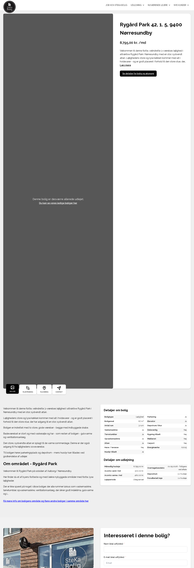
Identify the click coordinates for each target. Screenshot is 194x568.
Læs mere (125, 65)
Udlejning (136, 5)
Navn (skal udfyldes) (113, 544)
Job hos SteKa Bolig (116, 5)
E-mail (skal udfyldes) (114, 557)
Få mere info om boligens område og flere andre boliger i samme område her (46, 501)
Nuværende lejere (158, 5)
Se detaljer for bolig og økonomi (138, 73)
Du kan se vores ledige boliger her (58, 203)
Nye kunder (180, 5)
